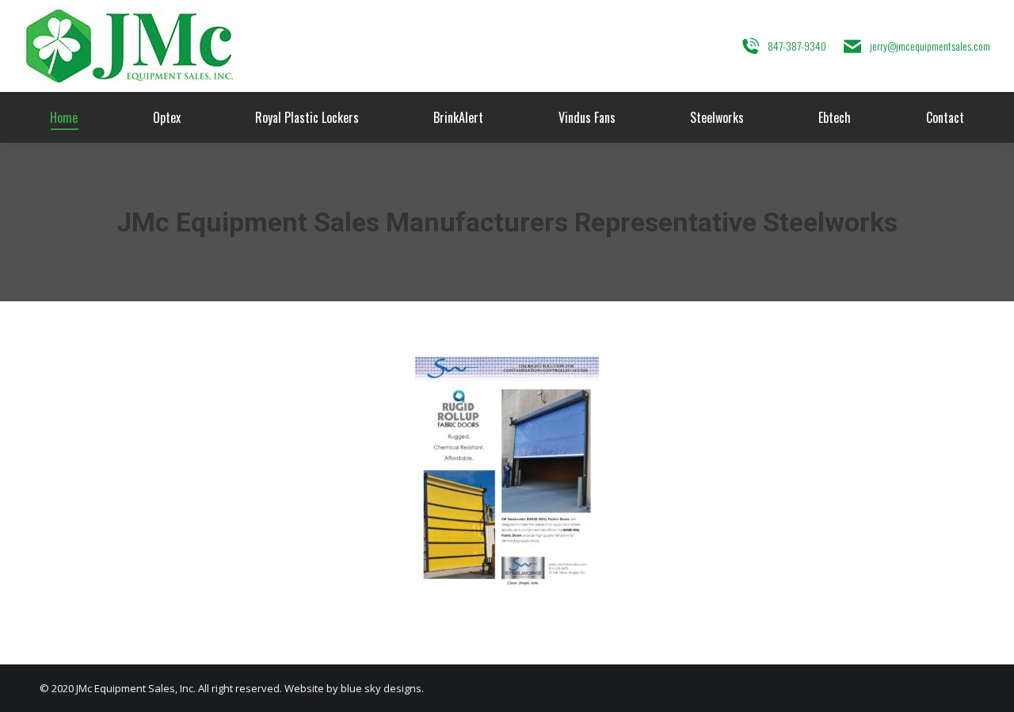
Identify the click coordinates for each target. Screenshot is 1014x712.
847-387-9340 (796, 45)
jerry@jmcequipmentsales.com (930, 45)
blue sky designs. (382, 688)
